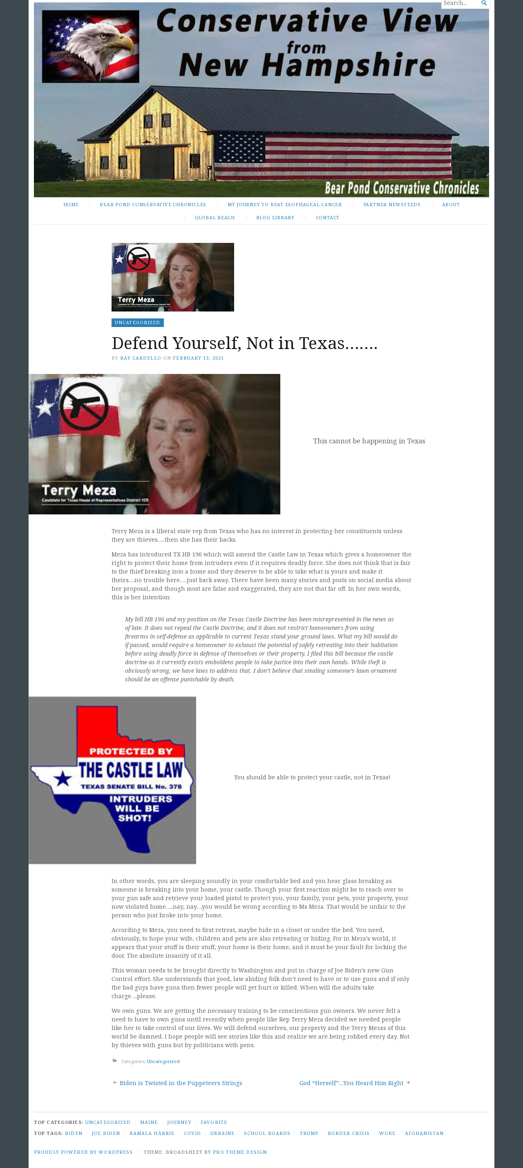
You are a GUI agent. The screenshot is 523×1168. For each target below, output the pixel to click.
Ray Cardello (140, 358)
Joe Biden (106, 1133)
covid (192, 1133)
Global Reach (215, 217)
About (451, 204)
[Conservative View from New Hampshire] (261, 99)
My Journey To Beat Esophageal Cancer (285, 204)
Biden (74, 1133)
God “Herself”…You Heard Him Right (351, 1083)
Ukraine (222, 1133)
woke (387, 1133)
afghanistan (424, 1133)
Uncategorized (138, 322)
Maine (149, 1122)
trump (309, 1133)
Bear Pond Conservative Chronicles (153, 204)
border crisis (349, 1133)
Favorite (214, 1122)
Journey (179, 1122)
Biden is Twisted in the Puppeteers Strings (181, 1083)
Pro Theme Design (240, 1152)
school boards (267, 1133)
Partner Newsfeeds (392, 204)
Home (71, 204)
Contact (328, 217)
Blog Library (275, 217)
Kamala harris (152, 1133)
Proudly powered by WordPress (83, 1152)
